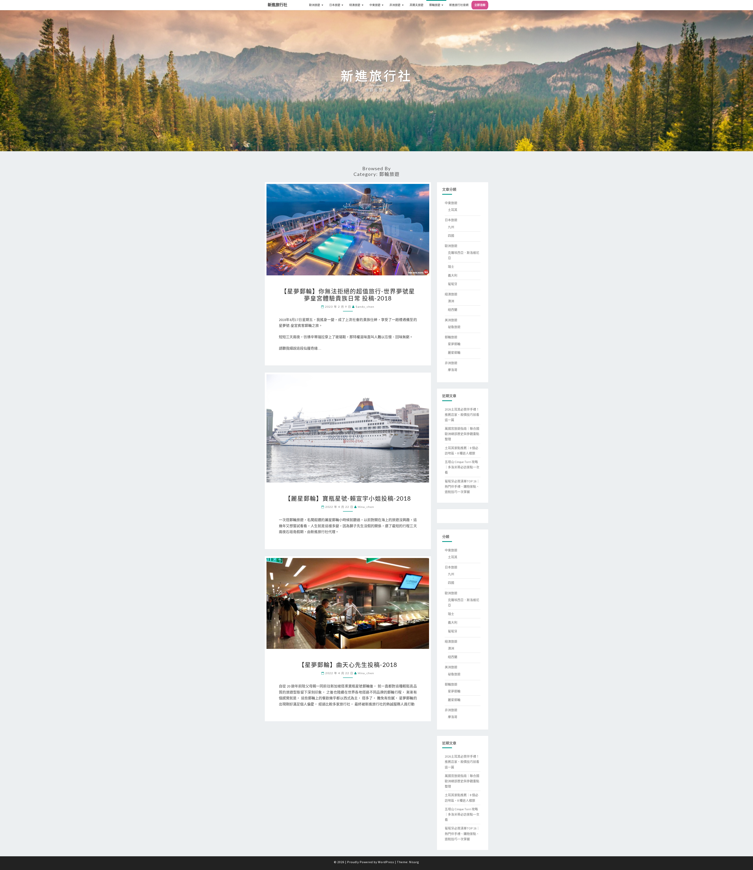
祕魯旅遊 (454, 327)
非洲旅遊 (394, 5)
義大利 (452, 275)
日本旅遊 (334, 5)
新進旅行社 (277, 4)
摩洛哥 (452, 370)
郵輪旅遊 (434, 5)
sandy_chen (365, 306)
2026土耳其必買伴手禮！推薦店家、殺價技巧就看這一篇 (462, 414)
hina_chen (366, 506)
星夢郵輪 (454, 344)
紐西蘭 (452, 310)
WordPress (386, 862)
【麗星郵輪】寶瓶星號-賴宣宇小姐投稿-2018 (348, 498)
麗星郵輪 (454, 353)
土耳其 (452, 210)
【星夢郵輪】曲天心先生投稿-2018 (347, 664)
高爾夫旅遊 (416, 5)
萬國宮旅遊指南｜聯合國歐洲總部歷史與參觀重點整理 (462, 434)
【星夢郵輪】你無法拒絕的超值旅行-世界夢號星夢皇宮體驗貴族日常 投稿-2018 (348, 295)
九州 (451, 227)
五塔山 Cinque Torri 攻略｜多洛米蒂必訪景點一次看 (462, 467)
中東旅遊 (374, 5)
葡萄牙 (452, 284)
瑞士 (451, 267)
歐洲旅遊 (314, 5)
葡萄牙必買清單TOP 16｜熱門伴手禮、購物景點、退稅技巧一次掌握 (462, 486)
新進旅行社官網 (458, 5)
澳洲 (451, 301)
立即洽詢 (479, 5)
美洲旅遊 (451, 320)
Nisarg (414, 862)
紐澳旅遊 (354, 5)
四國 (451, 236)
